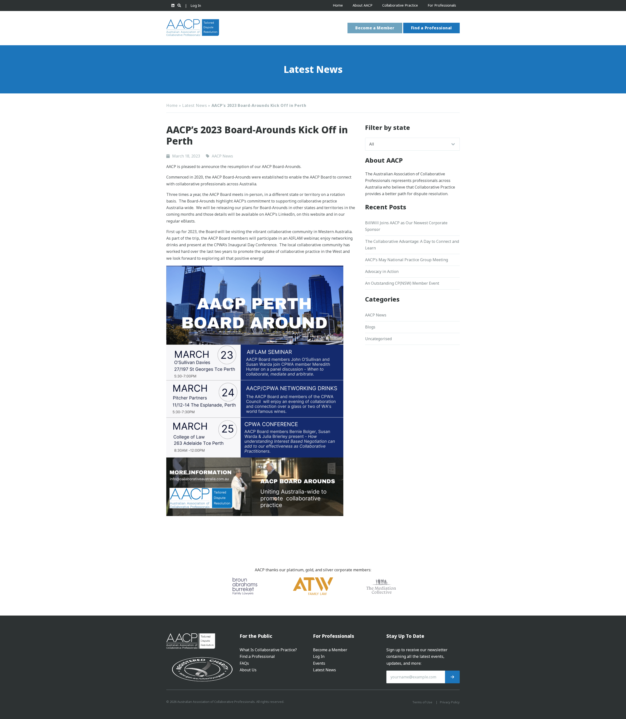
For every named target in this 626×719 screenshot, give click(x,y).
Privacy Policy (450, 702)
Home (338, 5)
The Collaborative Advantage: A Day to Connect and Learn (412, 245)
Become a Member (374, 28)
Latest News (194, 105)
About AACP (362, 5)
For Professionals (442, 5)
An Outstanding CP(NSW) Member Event (402, 283)
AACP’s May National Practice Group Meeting (406, 259)
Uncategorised (378, 338)
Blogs (370, 327)
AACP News (375, 315)
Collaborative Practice (400, 5)
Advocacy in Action (382, 271)
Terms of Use (422, 702)
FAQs (244, 663)
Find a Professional (431, 28)
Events (319, 663)
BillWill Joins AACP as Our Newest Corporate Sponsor (406, 226)
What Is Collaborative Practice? (268, 649)
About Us (248, 670)
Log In (195, 5)
